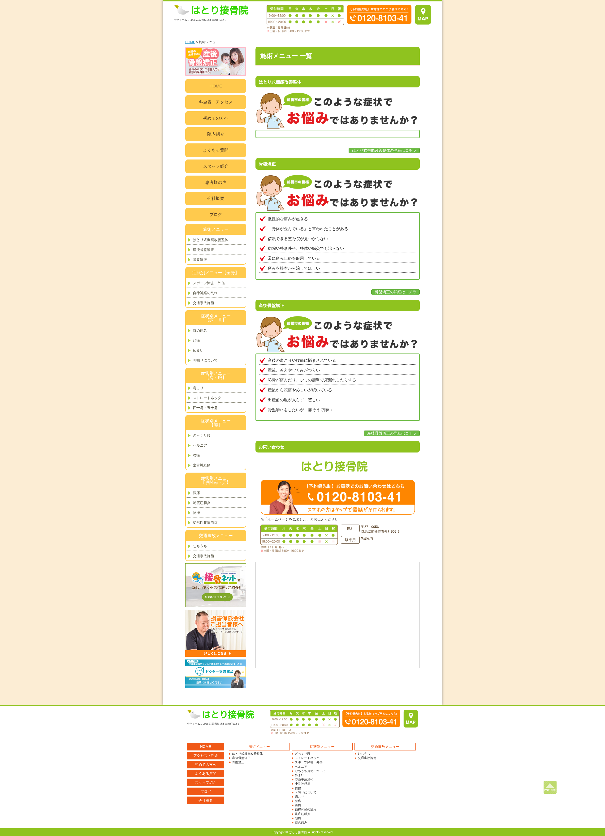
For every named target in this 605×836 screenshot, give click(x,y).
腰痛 (196, 455)
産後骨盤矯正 (203, 250)
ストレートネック (207, 398)
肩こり (198, 388)
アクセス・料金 (205, 756)
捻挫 (196, 513)
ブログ (215, 214)
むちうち (200, 546)
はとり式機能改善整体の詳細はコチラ (384, 150)
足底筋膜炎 (202, 503)
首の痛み (200, 330)
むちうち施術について (310, 771)
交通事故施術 (203, 303)
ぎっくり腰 (202, 435)
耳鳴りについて (205, 360)
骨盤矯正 (200, 260)
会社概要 (215, 198)
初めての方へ (216, 118)
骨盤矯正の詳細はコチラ (395, 292)
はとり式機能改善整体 (210, 240)
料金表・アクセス (216, 102)
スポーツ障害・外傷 (209, 283)
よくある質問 (216, 150)
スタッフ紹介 (216, 166)
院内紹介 (215, 134)
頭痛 (196, 340)
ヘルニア (200, 445)
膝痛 (196, 493)
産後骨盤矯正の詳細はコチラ (391, 433)
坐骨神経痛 (202, 465)
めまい (198, 350)
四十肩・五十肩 (205, 408)
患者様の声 (215, 182)
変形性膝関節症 (205, 523)
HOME (190, 42)
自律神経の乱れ (205, 293)
